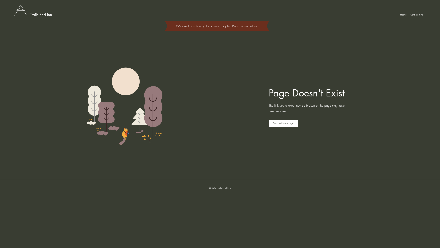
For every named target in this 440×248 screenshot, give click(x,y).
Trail (33, 14)
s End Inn (44, 14)
